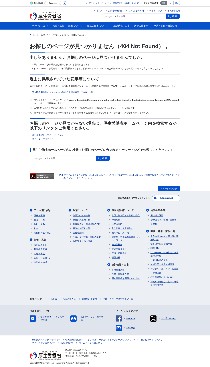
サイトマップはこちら (42, 139)
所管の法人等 (69, 299)
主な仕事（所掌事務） (122, 228)
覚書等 (154, 224)
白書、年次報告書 (120, 274)
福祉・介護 (39, 220)
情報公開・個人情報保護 (162, 264)
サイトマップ (155, 11)
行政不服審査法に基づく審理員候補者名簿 (164, 283)
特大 (177, 3)
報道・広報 (40, 240)
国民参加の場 (173, 11)
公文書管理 (156, 273)
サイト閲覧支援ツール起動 (119, 3)
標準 (163, 3)
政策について (80, 210)
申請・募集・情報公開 (163, 231)
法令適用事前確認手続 (161, 244)
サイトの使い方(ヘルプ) (43, 343)
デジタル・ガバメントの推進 (164, 268)
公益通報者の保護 (159, 260)
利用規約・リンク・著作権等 (46, 339)
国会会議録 (78, 232)
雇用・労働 (39, 224)
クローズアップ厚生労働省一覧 (118, 299)
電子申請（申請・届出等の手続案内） (164, 238)
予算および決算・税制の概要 (87, 237)
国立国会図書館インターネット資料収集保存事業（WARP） (61, 92)
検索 (174, 16)
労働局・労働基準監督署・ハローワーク (126, 238)
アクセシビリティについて (149, 339)
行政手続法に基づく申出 (162, 277)
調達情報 (155, 248)
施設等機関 (117, 244)
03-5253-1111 (82, 356)
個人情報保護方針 (74, 339)
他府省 (53, 299)
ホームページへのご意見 (90, 343)
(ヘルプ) (135, 3)
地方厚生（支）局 (120, 232)
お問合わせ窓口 (115, 11)
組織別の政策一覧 (81, 220)
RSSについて (66, 343)
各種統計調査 (118, 270)
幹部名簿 (116, 220)
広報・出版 (39, 253)
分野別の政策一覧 (81, 215)
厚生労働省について (123, 210)
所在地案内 (117, 224)
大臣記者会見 (40, 245)
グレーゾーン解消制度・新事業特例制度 (164, 254)
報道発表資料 (40, 249)
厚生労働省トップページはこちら (48, 135)
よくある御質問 (136, 11)
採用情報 (116, 257)
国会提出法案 (157, 215)
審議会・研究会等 (81, 228)
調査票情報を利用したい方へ (126, 278)
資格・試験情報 (119, 253)
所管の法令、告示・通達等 (163, 220)
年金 (36, 228)
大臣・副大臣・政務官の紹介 (126, 215)
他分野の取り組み (42, 232)
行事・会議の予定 (42, 258)
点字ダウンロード (95, 3)
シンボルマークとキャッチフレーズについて (109, 339)
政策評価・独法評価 (82, 241)
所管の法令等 (158, 210)
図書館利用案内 (89, 299)
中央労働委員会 (119, 249)
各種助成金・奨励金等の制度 (87, 224)
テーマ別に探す (42, 210)
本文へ (99, 11)
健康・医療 (39, 215)
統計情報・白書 (120, 264)
